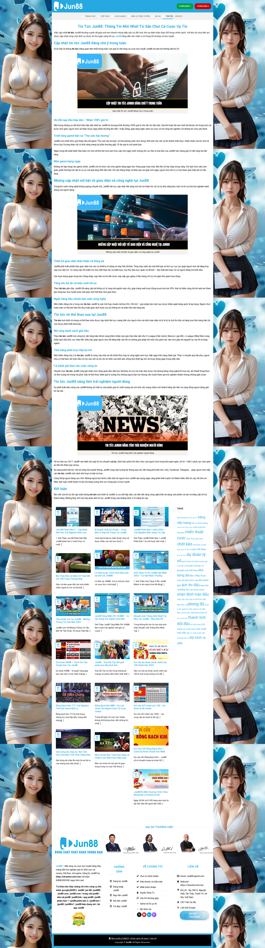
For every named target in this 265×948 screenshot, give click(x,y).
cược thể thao (198, 549)
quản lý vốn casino (190, 609)
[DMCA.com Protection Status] (78, 919)
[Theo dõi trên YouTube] (144, 914)
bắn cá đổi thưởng (199, 523)
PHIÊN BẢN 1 (185, 6)
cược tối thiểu (181, 555)
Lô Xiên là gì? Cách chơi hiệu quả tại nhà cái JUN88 (111, 574)
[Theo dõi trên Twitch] (154, 914)
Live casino (120, 16)
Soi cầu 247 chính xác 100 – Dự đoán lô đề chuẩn (149, 707)
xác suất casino (189, 629)
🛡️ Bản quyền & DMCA (118, 938)
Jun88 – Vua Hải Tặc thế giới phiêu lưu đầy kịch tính (109, 664)
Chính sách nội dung (139, 938)
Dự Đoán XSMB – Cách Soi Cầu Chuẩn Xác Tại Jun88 (72, 664)
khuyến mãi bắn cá (195, 566)
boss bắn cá (193, 518)
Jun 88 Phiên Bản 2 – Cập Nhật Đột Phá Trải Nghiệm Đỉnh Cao (71, 531)
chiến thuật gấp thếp (194, 539)
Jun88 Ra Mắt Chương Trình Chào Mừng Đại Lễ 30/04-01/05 (151, 793)
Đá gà (158, 16)
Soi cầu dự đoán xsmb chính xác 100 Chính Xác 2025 (150, 664)
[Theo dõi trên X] (139, 914)
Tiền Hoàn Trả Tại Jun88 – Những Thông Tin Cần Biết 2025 (73, 621)
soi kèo (187, 613)
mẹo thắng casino (197, 590)
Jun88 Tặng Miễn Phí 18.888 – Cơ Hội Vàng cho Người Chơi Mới (112, 617)
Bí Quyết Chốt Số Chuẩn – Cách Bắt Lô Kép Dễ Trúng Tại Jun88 (110, 531)
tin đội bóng (196, 624)
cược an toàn (185, 550)
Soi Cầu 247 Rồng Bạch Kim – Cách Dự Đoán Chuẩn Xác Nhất (149, 750)
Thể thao (105, 16)
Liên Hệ (178, 16)
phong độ (196, 604)
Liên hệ (153, 938)
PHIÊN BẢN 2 (203, 6)
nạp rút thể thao (196, 599)
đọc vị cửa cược (194, 633)
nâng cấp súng (183, 599)
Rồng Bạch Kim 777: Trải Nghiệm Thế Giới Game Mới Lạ (72, 707)
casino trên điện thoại (184, 527)
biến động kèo (183, 518)
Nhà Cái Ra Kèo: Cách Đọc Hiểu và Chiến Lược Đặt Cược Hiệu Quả (112, 756)
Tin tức (169, 16)
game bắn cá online (190, 561)
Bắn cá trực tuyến (140, 16)
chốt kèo (184, 544)
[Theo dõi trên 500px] (149, 914)
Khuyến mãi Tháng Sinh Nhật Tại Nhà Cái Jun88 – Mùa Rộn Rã (150, 617)
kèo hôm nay (191, 580)
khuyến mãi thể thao (187, 570)
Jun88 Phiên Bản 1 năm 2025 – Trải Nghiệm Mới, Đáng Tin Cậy (149, 531)
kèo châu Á (196, 575)
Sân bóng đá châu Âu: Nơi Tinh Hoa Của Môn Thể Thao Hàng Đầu (73, 753)
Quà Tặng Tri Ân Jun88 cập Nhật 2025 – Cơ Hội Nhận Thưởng (150, 574)
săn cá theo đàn (182, 618)
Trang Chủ (90, 16)
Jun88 (118, 36)
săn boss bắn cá (199, 612)
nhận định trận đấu (193, 594)
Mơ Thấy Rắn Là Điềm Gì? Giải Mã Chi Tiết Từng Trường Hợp (73, 577)
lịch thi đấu (191, 585)
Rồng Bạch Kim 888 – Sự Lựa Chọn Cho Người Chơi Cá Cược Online (110, 708)
